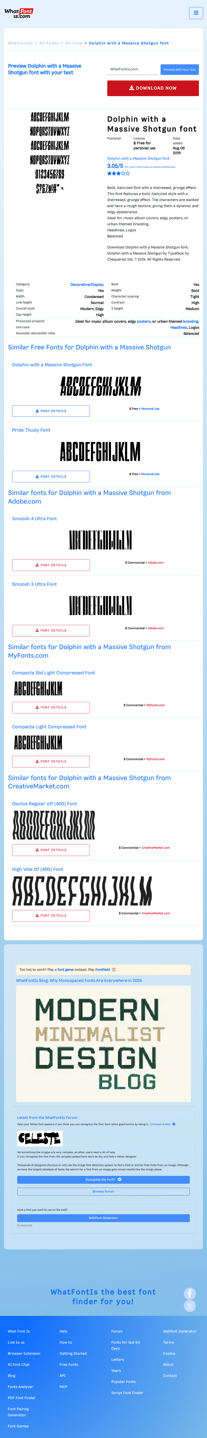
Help (63, 1332)
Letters (117, 1360)
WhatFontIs (20, 43)
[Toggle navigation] (196, 13)
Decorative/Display (87, 285)
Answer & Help (161, 1124)
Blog (11, 1376)
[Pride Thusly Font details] (100, 452)
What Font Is (19, 1332)
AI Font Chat (19, 1365)
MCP (63, 1387)
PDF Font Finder (22, 1398)
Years (116, 1371)
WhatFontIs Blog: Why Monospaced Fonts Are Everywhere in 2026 (79, 981)
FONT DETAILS (53, 411)
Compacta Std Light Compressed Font (53, 673)
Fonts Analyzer (20, 1387)
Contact (170, 1376)
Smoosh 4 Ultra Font (34, 518)
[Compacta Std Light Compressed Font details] (100, 688)
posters (143, 322)
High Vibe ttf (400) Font (37, 869)
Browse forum (103, 1191)
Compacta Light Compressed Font (49, 727)
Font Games (18, 1426)
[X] (190, 1306)
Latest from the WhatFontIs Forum (47, 1118)
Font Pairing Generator (18, 1412)
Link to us (16, 1343)
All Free (74, 43)
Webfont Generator (103, 1218)
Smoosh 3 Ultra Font (34, 584)
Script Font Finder (127, 1393)
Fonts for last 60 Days (125, 1346)
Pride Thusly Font (31, 430)
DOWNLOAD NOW (156, 88)
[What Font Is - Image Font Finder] (19, 13)
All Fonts (49, 43)
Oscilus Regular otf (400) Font (44, 803)
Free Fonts (69, 1365)
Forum (117, 1332)
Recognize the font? (101, 1179)
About (168, 1365)
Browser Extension (24, 1354)
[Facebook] (190, 1294)
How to (66, 1343)
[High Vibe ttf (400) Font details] (82, 891)
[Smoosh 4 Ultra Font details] (100, 540)
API (63, 1376)
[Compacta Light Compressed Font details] (100, 742)
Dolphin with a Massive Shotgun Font (52, 365)
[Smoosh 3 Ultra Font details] (100, 606)
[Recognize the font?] (103, 1138)
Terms (168, 1343)
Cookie (169, 1354)
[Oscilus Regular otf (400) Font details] (53, 825)
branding (190, 322)
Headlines (178, 328)
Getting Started (73, 1354)
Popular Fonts (123, 1382)
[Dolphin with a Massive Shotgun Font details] (100, 386)
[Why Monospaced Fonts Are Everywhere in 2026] (103, 1044)
